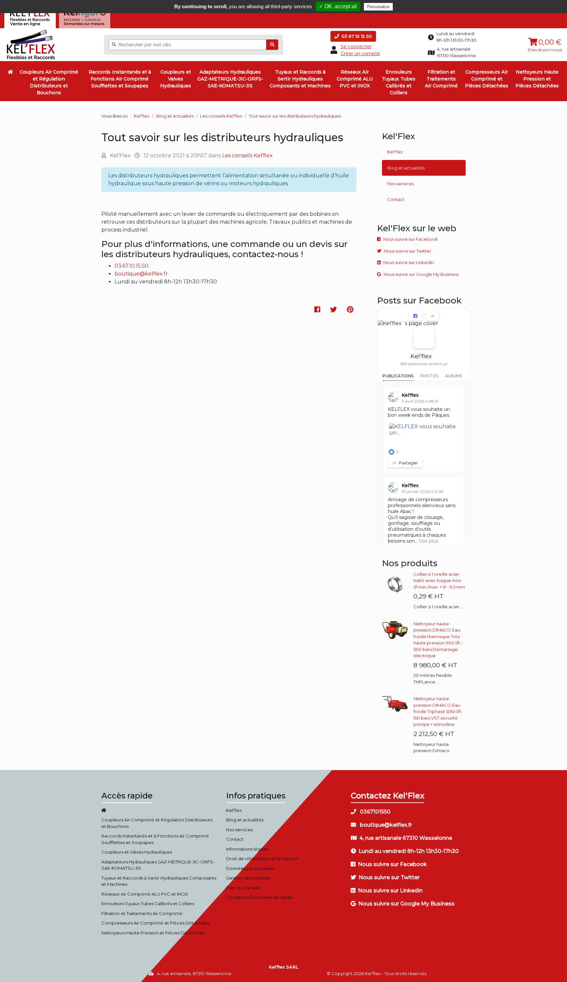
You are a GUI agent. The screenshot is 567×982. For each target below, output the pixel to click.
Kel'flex (142, 116)
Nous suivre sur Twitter (407, 251)
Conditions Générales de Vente (259, 897)
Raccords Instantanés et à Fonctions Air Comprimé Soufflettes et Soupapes (120, 79)
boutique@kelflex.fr (141, 274)
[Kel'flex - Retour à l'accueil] (31, 31)
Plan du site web (243, 887)
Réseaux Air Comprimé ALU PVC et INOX (355, 79)
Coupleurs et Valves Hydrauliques (175, 79)
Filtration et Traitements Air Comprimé (441, 79)
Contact (396, 199)
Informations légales (247, 849)
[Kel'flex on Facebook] (423, 337)
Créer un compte (360, 53)
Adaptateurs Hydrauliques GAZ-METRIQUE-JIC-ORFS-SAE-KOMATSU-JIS (230, 79)
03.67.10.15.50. (132, 266)
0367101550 (374, 812)
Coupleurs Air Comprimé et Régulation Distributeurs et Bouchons (49, 82)
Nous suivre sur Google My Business (421, 274)
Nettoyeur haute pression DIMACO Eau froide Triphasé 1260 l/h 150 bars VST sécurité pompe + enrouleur (437, 711)
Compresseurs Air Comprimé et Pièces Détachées (486, 79)
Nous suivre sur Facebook (410, 239)
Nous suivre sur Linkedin (408, 262)
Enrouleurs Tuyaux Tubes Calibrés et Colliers (398, 82)
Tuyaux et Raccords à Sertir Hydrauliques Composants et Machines (300, 79)
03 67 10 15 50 (356, 36)
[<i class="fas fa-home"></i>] (10, 72)
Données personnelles (250, 868)
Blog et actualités (406, 167)
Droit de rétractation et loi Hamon (262, 858)
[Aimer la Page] (415, 316)
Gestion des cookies (247, 878)
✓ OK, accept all (338, 6)
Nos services (400, 183)
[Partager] (432, 316)
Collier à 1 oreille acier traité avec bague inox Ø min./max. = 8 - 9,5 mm (439, 580)
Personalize (378, 6)
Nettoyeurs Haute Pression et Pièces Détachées (537, 79)
